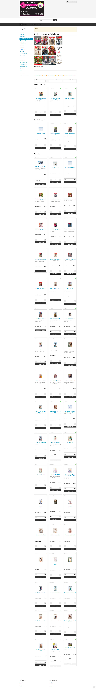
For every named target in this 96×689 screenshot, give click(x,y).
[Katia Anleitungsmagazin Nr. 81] (55, 129)
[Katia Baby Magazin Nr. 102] (55, 284)
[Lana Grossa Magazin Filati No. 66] (40, 376)
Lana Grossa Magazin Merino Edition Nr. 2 (40, 412)
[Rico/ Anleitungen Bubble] (55, 645)
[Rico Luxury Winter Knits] (55, 501)
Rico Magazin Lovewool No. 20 (55, 620)
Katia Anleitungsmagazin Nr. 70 (55, 229)
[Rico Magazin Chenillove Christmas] (55, 94)
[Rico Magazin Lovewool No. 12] (40, 588)
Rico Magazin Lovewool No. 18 (70, 592)
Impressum (50, 685)
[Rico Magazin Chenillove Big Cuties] (55, 559)
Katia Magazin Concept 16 (55, 318)
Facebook (21, 682)
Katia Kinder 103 (70, 288)
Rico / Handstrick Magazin (55, 442)
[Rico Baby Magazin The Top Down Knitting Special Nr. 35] (70, 470)
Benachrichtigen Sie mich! (40, 184)
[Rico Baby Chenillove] (40, 470)
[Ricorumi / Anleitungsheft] (70, 644)
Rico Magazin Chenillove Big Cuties (55, 564)
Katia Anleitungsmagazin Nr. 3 (40, 229)
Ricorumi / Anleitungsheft (70, 647)
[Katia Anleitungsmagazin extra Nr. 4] (40, 195)
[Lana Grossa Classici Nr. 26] (70, 94)
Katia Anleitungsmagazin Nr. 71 (70, 134)
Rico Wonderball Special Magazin (40, 650)
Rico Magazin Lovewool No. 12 (40, 592)
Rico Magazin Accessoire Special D (70, 506)
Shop (21, 24)
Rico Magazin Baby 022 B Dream (40, 535)
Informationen (39, 24)
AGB (49, 684)
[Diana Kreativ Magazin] (40, 129)
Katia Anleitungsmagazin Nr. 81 (55, 134)
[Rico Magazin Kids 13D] (70, 559)
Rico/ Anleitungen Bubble (55, 649)
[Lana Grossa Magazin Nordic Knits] (55, 407)
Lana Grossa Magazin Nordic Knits (55, 412)
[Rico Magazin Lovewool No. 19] (40, 616)
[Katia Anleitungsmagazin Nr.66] (70, 255)
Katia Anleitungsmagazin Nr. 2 (70, 199)
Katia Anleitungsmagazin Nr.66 (70, 259)
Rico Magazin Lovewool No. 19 (40, 620)
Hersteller (29, 24)
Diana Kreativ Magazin (40, 133)
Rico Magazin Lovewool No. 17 (55, 592)
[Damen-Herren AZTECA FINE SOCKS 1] (40, 94)
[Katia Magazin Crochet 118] (70, 314)
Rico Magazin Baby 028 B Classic (70, 535)
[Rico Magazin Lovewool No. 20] (55, 616)
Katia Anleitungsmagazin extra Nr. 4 (40, 199)
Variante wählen (55, 459)
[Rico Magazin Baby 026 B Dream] (55, 530)
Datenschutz (51, 683)
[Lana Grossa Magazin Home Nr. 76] (55, 376)
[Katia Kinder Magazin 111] (40, 314)
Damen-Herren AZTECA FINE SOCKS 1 (40, 99)
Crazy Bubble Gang (55, 167)
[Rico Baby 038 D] (70, 438)
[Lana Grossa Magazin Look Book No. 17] (70, 376)
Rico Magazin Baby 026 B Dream (55, 535)
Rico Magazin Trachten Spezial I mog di (70, 621)
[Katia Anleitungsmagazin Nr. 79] (40, 255)
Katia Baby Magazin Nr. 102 (55, 288)
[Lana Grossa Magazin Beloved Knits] (70, 344)
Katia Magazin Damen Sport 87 (41, 349)
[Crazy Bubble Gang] (55, 163)
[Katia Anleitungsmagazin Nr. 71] (70, 129)
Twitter (21, 683)
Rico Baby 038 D (70, 442)
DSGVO (50, 686)
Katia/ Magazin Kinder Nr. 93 (55, 349)
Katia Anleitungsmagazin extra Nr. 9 (55, 199)
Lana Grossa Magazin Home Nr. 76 (55, 381)
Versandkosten (51, 682)
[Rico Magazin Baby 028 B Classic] (70, 530)
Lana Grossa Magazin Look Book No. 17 (70, 381)
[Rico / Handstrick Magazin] (55, 438)
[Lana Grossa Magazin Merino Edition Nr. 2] (40, 407)
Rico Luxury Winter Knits (55, 505)
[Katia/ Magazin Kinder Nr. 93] (55, 344)
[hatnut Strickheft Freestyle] (70, 163)
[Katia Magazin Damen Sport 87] (40, 344)
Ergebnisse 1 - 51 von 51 (72, 79)
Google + (21, 684)
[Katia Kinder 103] (70, 284)
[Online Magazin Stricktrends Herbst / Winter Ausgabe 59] (70, 407)
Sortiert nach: (36, 79)
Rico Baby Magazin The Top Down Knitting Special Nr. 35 (70, 475)
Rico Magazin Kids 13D (70, 563)
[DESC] (46, 81)
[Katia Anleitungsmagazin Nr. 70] (55, 225)
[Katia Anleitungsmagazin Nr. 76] (70, 225)
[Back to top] (94, 687)
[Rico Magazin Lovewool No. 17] (55, 588)
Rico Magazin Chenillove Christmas (55, 99)
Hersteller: (55, 79)
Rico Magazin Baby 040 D (40, 563)
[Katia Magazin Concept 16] (55, 314)
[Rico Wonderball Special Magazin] (40, 645)
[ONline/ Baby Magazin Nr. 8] (40, 438)
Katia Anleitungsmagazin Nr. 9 (55, 259)
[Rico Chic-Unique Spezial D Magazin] (40, 501)
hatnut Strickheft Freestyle (70, 167)
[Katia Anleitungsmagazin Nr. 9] (55, 255)
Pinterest (21, 686)
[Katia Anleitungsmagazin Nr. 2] (70, 195)
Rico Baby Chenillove (41, 474)
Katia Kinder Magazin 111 (40, 318)
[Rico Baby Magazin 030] (55, 470)
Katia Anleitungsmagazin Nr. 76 (70, 229)
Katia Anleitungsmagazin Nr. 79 (40, 260)
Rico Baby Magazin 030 (55, 474)
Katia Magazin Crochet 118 (70, 318)
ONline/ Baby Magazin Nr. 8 (41, 442)
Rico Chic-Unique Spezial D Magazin (41, 506)
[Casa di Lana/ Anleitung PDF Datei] (40, 162)
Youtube (21, 685)
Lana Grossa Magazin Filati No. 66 (41, 381)
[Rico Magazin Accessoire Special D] (70, 501)
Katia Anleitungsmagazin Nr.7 (40, 288)
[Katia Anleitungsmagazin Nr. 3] (40, 225)
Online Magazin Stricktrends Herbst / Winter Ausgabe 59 (70, 412)
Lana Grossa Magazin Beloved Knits (70, 349)
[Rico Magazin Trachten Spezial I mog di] (70, 616)
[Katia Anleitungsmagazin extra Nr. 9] (55, 195)
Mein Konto (34, 24)
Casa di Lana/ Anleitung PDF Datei (40, 167)
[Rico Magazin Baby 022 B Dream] (40, 530)
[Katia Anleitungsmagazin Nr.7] (40, 284)
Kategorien (24, 24)
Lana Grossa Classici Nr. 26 (70, 98)
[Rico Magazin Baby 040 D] (40, 559)
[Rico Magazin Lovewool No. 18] (70, 588)
